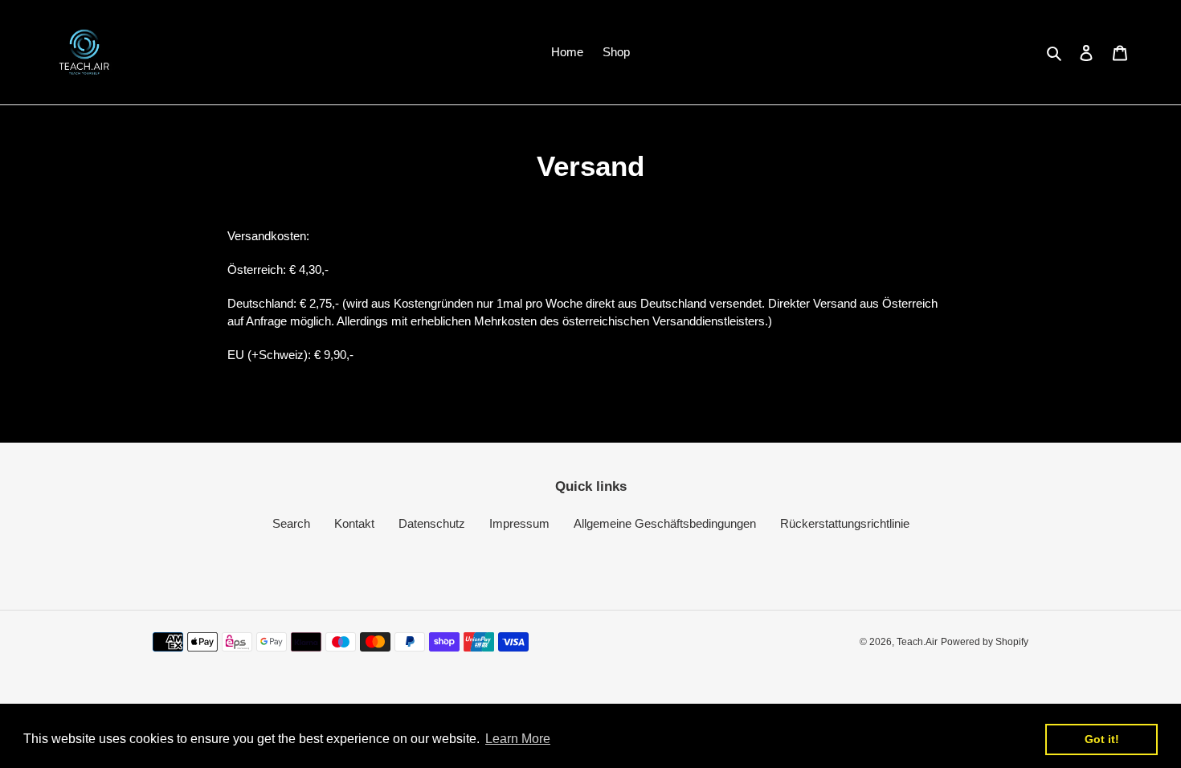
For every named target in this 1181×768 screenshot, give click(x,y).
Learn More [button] (517, 739)
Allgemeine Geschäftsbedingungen (665, 523)
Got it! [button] (1102, 739)
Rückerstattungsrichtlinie (844, 523)
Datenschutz (431, 523)
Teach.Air (917, 641)
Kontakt (354, 523)
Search (291, 523)
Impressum (519, 523)
